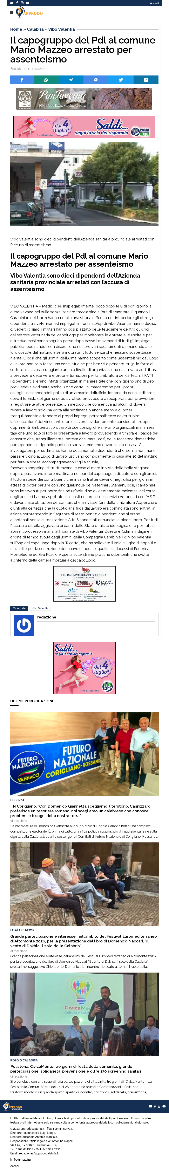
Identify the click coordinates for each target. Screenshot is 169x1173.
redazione (20, 820)
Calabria (35, 29)
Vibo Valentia (61, 29)
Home (16, 29)
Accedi (154, 3)
